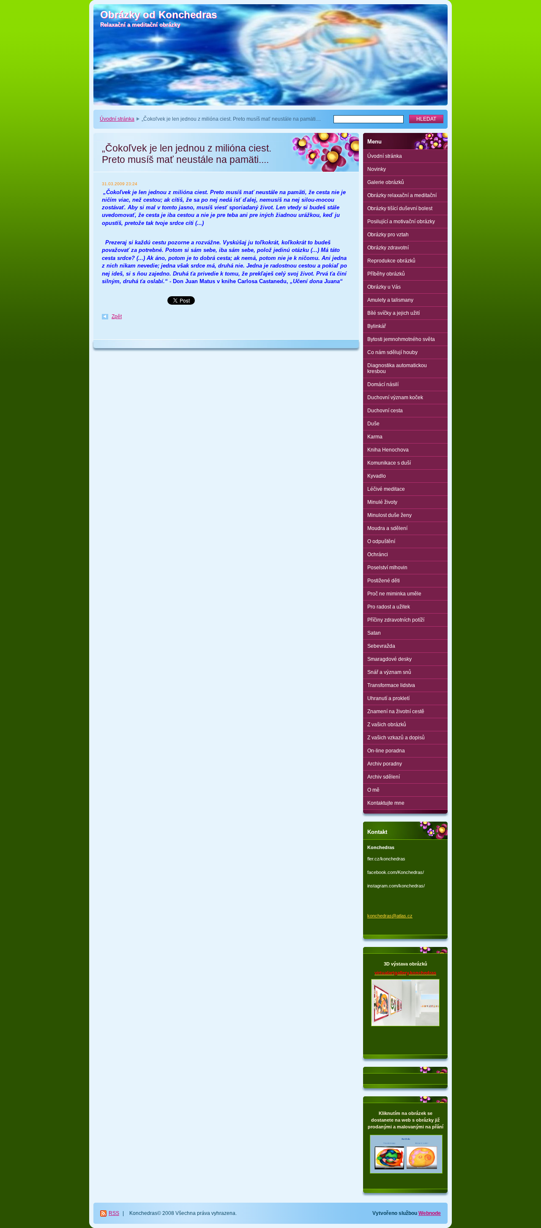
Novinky (376, 169)
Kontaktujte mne (385, 803)
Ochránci (377, 554)
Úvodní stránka (117, 119)
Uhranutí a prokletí (388, 698)
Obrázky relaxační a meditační (402, 195)
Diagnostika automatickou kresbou (397, 368)
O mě (373, 790)
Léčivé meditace (386, 489)
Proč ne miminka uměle (394, 594)
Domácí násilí (383, 384)
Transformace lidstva (391, 685)
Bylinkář (376, 326)
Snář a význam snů (389, 672)
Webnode (429, 1213)
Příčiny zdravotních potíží (395, 620)
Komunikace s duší (389, 463)
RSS (114, 1213)
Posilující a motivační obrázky (401, 222)
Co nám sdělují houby (392, 352)
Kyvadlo (376, 476)
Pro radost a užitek (388, 607)
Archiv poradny (384, 764)
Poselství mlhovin (387, 568)
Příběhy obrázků (386, 274)
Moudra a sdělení (387, 528)
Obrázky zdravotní (388, 248)
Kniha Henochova (388, 450)
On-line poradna (386, 751)
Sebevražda (381, 646)
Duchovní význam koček (395, 397)
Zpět (117, 316)
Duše (373, 424)
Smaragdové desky (389, 659)
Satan (374, 633)
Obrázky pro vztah (388, 235)
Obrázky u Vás (384, 287)
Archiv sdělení (383, 777)
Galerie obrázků (385, 182)
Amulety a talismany (390, 300)
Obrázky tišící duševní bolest (399, 208)
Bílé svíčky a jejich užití (393, 313)
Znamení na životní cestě (395, 711)
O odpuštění (381, 541)
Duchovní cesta (385, 411)
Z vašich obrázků (386, 725)
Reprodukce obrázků (391, 261)
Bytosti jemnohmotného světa (401, 339)
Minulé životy (382, 502)
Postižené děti (383, 581)
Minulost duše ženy (389, 515)
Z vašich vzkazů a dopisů (396, 738)
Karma (375, 437)
